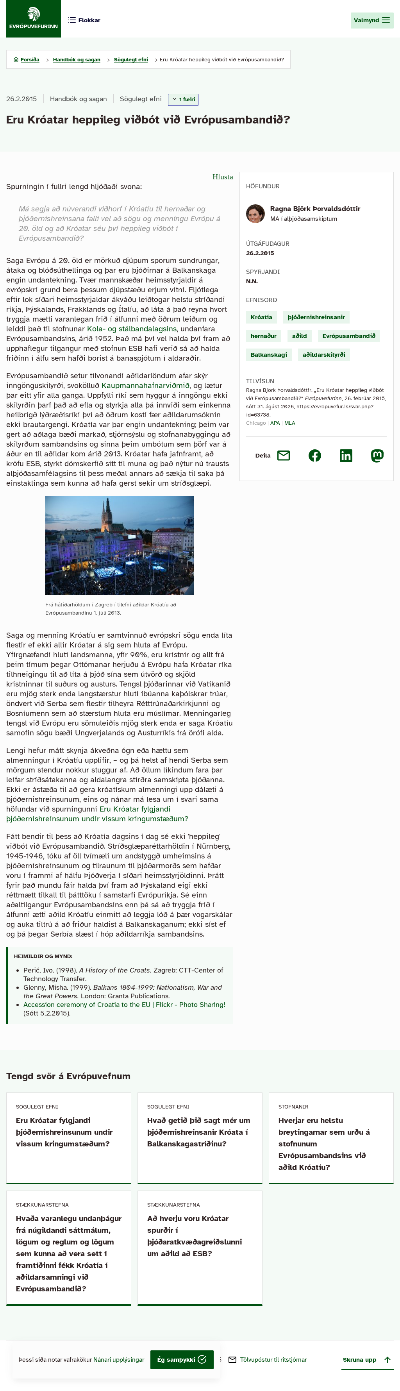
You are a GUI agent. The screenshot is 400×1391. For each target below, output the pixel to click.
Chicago (256, 423)
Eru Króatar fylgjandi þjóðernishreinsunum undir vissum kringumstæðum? (97, 814)
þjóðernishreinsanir (316, 317)
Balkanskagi (269, 355)
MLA (289, 423)
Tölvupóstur (273, 1360)
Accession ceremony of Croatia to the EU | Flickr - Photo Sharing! (124, 1004)
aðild (299, 336)
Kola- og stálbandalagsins (132, 329)
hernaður (264, 336)
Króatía (261, 317)
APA (275, 423)
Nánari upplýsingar (118, 1360)
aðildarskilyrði (324, 355)
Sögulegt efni (141, 99)
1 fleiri (186, 99)
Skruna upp (360, 1360)
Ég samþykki (177, 1360)
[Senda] (283, 455)
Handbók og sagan (78, 99)
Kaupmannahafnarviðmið (145, 385)
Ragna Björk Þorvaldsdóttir (315, 208)
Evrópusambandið (349, 336)
